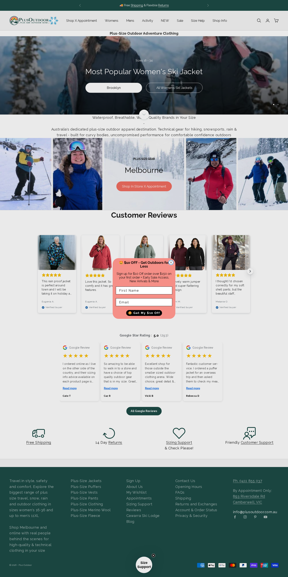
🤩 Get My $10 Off (144, 313)
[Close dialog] (171, 262)
